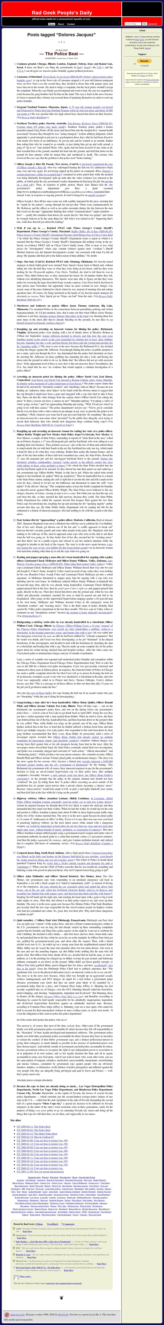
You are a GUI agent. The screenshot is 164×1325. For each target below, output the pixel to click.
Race (74, 1177)
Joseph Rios (91, 1194)
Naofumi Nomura (56, 1200)
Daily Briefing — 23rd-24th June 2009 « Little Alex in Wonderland (43, 1241)
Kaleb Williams (22, 1197)
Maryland (71, 1197)
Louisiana (61, 1197)
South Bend (63, 1211)
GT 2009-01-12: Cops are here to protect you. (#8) (42, 1143)
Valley (75, 1214)
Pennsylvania (73, 1206)
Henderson (79, 1188)
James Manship (35, 1191)
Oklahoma (24, 1206)
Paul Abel (62, 1206)
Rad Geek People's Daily (62, 13)
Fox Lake (40, 1188)
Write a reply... (25, 1276)
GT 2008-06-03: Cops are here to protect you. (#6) (42, 1150)
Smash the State (87, 1177)
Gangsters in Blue (53, 1188)
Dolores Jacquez (81, 1186)
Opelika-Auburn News (40, 1206)
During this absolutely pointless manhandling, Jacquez (65, 462)
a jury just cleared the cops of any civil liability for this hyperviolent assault (65, 546)
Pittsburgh (97, 1206)
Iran (79, 67)
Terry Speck (35, 1214)
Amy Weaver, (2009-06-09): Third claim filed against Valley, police (65, 562)
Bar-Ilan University (55, 1180)
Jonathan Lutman (61, 1194)
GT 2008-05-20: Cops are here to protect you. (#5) (42, 1154)
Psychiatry (65, 1177)
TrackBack (52, 1224)
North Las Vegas (57, 1203)
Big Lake (88, 1180)
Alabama (20, 1180)
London (52, 1197)
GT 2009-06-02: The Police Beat (33, 1130)
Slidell (30, 1211)
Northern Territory (75, 1203)
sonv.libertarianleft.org (45, 1211)
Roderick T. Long (23, 1254)
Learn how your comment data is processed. (64, 1283)
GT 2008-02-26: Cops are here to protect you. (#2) (42, 1164)
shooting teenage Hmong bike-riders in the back (63, 316)
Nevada (68, 1200)
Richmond (63, 1209)
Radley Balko (41, 1209)
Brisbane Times (31, 1183)
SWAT (84, 1211)
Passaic (54, 1206)
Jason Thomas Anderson (70, 1191)
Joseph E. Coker (77, 1194)
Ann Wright (30, 1180)
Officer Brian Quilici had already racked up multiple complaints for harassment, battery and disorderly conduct (65, 738)
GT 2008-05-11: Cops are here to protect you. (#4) (42, 1157)
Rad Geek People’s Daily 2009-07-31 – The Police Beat (38, 1267)
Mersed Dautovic (84, 1197)
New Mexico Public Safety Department (32, 1203)
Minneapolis (23, 1200)
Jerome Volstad (104, 1191)
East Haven (94, 1186)
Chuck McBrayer (79, 1183)
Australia (41, 1180)
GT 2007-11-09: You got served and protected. (40, 1171)
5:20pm (38, 1224)
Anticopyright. (17, 1314)
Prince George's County (23, 1209)
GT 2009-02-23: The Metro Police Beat (37, 1133)
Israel (87, 67)
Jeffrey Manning (89, 1191)
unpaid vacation (96, 195)
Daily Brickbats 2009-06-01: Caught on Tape (44, 425)
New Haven (76, 1200)
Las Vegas (34, 1197)
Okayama (103, 1203)
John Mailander (45, 1194)
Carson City (45, 1183)
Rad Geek (63, 1314)
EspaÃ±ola (15, 1188)
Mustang (44, 1200)
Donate (142, 75)
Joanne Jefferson (19, 1194)
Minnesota (34, 1200)
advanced (152, 24)
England (104, 1186)
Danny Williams (36, 1186)
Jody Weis (33, 1194)
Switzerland (93, 1211)
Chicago (67, 1183)
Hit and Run (90, 1188)
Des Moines (67, 1186)
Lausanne (44, 1197)
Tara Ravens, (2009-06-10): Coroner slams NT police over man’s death (65, 125)
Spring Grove (75, 1211)
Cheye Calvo (57, 1183)
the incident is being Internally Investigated (88, 612)
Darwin (48, 1186)
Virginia (83, 1214)
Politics (54, 1177)
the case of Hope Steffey (39, 693)
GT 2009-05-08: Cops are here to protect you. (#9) (42, 1140)
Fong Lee (30, 1188)
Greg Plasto (67, 1188)
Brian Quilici (18, 1183)
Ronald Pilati (75, 1209)
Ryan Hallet (104, 1209)
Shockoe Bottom (18, 1211)
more (148, 48)
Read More (27, 1231)
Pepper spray (85, 1206)
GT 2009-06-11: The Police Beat (33, 1126)
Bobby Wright (99, 1180)
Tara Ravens (106, 1211)
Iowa (14, 1191)
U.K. (99, 67)
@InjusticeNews (30, 615)
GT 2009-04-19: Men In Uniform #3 (35, 1137)
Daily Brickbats (34, 117)
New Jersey (88, 1200)
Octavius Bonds (91, 1203)
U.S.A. (20, 70)
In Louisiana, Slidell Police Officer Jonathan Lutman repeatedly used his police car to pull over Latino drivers (65, 800)
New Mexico (99, 1200)
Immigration (34, 1177)
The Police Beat (49, 1214)
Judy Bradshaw (103, 1194)
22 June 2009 (62, 50)
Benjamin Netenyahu (74, 1180)
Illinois (100, 1188)
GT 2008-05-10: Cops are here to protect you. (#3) (42, 1161)
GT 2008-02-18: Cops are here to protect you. (40, 1168)
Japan (45, 1191)
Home (51, 24)
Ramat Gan (53, 1209)
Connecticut (93, 1183)
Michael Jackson (100, 1197)
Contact (71, 24)
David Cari (56, 1186)
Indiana (108, 1188)
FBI (23, 1188)
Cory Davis (105, 1183)
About (61, 24)
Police (45, 1177)
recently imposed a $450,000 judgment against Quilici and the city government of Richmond (65, 763)
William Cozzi (95, 1214)
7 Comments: (68, 1224)
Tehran (25, 1214)
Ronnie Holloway (89, 1209)
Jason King (53, 1191)
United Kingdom (64, 1214)
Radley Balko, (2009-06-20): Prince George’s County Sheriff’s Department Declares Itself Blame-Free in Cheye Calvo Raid (65, 233)
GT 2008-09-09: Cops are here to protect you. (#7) (42, 1147)
